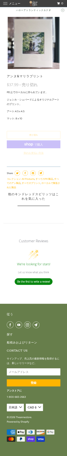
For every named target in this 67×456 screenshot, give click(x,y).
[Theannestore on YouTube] (19, 324)
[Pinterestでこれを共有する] (32, 173)
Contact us (17, 350)
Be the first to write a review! (33, 281)
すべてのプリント (31, 183)
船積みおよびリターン (22, 342)
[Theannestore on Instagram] (28, 324)
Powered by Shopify (18, 421)
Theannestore (23, 417)
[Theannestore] (33, 3)
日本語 (13, 407)
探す (10, 334)
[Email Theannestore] (37, 324)
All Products (28, 179)
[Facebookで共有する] (25, 173)
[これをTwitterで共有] (17, 173)
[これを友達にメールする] (40, 173)
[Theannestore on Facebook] (11, 324)
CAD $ (32, 407)
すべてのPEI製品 (44, 179)
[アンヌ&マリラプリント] (33, 43)
